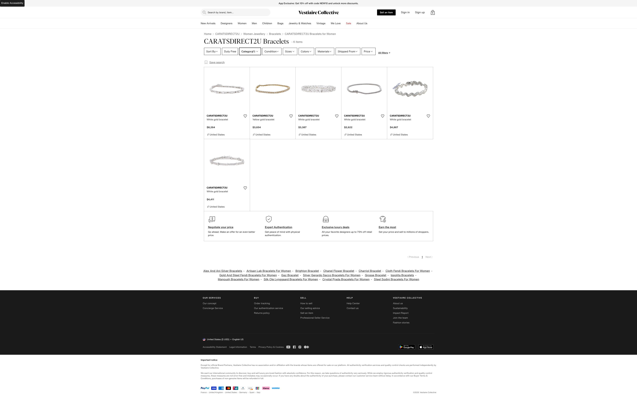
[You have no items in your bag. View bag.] (432, 12)
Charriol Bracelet (370, 271)
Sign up (420, 12)
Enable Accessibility (12, 3)
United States (231, 392)
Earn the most (387, 227)
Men (254, 23)
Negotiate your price (220, 227)
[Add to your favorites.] (245, 116)
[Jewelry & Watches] (313, 23)
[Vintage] (328, 23)
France (204, 392)
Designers (226, 23)
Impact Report (401, 313)
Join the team (400, 318)
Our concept (209, 303)
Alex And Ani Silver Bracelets (222, 271)
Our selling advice (310, 308)
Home (207, 34)
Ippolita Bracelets (402, 275)
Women (242, 23)
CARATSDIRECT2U (227, 34)
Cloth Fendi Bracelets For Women (408, 271)
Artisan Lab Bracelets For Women (269, 271)
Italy (258, 392)
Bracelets (275, 34)
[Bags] (286, 23)
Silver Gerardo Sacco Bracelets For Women (331, 275)
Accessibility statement (215, 347)
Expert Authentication (278, 227)
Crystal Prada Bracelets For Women (345, 279)
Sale (348, 23)
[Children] (274, 23)
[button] (432, 12)
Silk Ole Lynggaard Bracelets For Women (291, 279)
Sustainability (400, 308)
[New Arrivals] (218, 23)
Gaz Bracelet (289, 275)
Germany (243, 392)
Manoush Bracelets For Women (238, 279)
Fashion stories (401, 322)
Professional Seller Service (314, 318)
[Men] (259, 23)
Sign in (405, 12)
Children (267, 23)
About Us (361, 23)
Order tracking (262, 303)
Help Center (353, 303)
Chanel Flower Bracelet (338, 271)
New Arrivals (208, 23)
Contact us (353, 308)
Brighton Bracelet (307, 271)
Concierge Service (213, 308)
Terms (253, 347)
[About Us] (370, 23)
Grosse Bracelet (375, 275)
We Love (336, 23)
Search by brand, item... (221, 12)
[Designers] (235, 23)
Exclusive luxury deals (335, 227)
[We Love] (343, 23)
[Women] (249, 23)
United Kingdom (216, 392)
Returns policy (262, 313)
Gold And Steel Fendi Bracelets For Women (248, 275)
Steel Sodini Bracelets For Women (396, 279)
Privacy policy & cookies (271, 347)
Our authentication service (268, 308)
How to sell (306, 303)
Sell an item (386, 12)
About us (398, 303)
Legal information (238, 347)
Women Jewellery (254, 34)
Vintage (320, 23)
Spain (251, 392)
